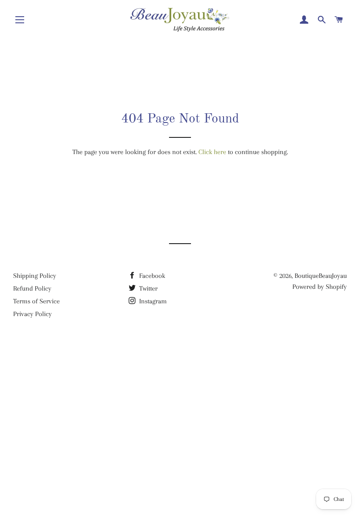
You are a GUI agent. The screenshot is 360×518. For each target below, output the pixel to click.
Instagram (152, 301)
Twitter (147, 288)
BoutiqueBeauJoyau (321, 276)
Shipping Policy (34, 276)
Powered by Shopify (319, 287)
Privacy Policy (32, 314)
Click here (212, 152)
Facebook (151, 276)
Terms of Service (36, 301)
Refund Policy (32, 288)
